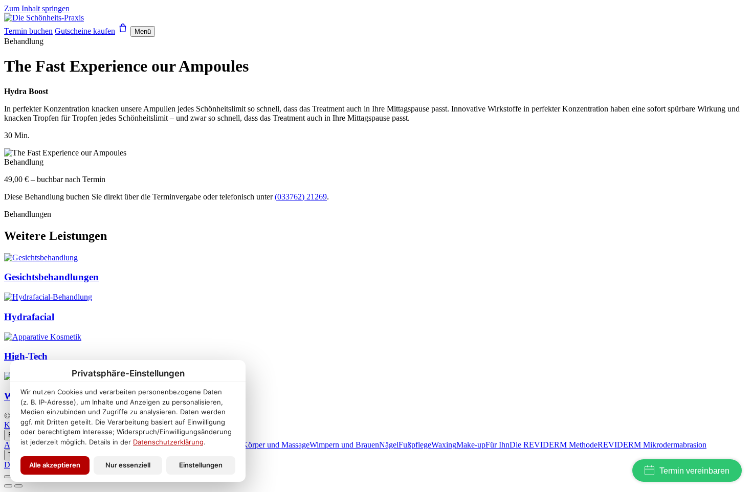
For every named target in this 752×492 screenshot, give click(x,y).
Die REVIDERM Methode (554, 444)
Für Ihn (497, 444)
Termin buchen (28, 31)
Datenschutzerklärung (168, 442)
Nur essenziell (127, 465)
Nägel (389, 444)
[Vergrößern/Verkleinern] (8, 476)
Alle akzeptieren (54, 465)
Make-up (470, 444)
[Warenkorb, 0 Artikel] (122, 31)
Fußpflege (415, 444)
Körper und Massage (275, 444)
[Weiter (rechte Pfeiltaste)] (18, 485)
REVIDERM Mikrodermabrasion (652, 444)
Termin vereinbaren (694, 470)
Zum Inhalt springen (37, 8)
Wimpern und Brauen (344, 444)
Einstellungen (201, 465)
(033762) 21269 (301, 196)
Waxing (443, 444)
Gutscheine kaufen (85, 31)
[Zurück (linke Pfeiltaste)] (8, 485)
